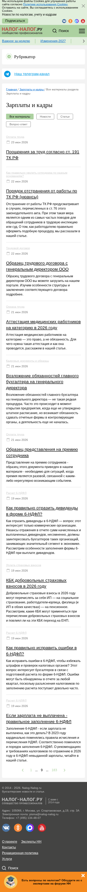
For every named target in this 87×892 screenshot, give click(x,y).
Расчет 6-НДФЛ (16, 493)
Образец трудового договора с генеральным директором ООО (37, 266)
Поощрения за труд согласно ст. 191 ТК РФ (42, 154)
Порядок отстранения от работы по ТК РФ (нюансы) (41, 193)
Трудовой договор (18, 248)
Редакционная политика (20, 853)
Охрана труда (15, 306)
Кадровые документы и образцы (27, 360)
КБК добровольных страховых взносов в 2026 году (36, 583)
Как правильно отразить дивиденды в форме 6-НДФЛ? (42, 510)
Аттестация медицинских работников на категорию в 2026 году (43, 324)
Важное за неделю (16, 41)
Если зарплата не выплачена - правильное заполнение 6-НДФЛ (38, 718)
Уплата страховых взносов (23, 565)
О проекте (9, 841)
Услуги (7, 859)
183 (54, 770)
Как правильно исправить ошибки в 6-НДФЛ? (41, 650)
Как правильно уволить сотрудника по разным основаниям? (36, 174)
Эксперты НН (31, 841)
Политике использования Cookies (45, 4)
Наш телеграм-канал (32, 74)
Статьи (65, 116)
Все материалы (20, 116)
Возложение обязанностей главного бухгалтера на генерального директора (42, 381)
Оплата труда (15, 136)
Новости (45, 116)
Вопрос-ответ (18, 124)
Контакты (9, 847)
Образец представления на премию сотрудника (42, 452)
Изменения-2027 (53, 41)
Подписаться (15, 20)
